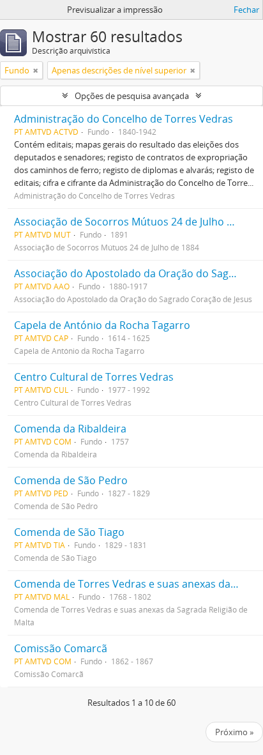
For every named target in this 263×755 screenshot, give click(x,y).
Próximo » (234, 732)
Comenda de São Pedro (71, 480)
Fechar (246, 9)
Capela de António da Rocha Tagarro (102, 325)
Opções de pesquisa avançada (132, 96)
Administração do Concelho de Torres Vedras (123, 119)
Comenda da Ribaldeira (70, 429)
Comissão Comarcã (60, 648)
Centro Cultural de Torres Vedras (94, 377)
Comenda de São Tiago (69, 532)
